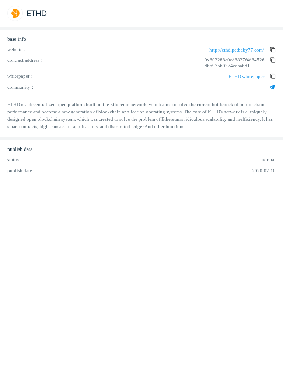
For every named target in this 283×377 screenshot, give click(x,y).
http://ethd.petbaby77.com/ (236, 50)
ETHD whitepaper (246, 76)
